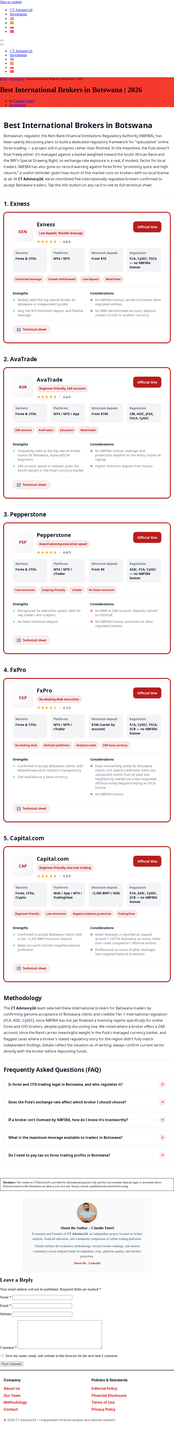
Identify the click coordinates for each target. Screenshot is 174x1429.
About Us (12, 1388)
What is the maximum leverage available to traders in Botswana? (86, 1137)
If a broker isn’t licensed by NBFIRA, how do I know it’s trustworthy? (86, 1119)
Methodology (15, 1402)
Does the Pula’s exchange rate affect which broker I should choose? (86, 1102)
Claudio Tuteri (24, 101)
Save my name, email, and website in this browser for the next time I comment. (61, 1356)
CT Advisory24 (21, 10)
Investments (18, 14)
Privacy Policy (104, 1409)
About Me (80, 1263)
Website (5, 1314)
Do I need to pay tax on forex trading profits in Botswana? (86, 1155)
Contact (11, 1409)
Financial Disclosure (109, 1395)
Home (3, 79)
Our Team (12, 1395)
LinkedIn (94, 1263)
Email (5, 1306)
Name (5, 1297)
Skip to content (11, 2)
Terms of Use (103, 1402)
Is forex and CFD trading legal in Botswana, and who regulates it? (86, 1084)
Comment (8, 1348)
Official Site (147, 227)
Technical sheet (31, 329)
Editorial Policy (104, 1388)
